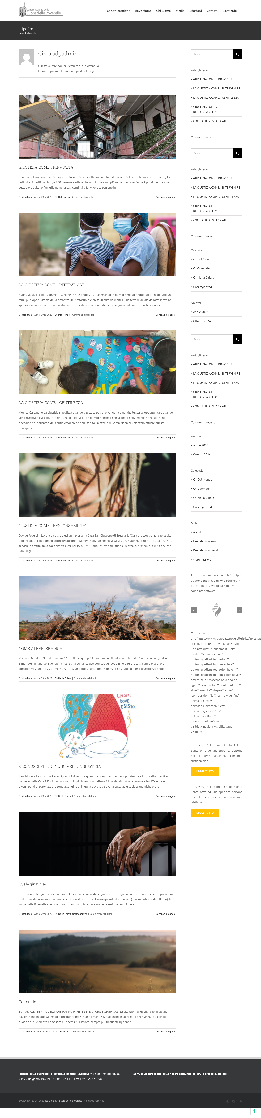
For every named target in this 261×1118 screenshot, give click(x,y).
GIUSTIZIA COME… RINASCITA (46, 167)
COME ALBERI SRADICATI (42, 648)
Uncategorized (79, 914)
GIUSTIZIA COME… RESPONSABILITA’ (52, 525)
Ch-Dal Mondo (62, 197)
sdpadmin (27, 197)
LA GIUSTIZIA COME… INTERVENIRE (52, 284)
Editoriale (27, 1001)
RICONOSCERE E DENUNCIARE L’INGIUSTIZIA (60, 766)
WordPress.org (202, 559)
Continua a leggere (166, 197)
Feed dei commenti (205, 550)
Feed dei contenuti (205, 541)
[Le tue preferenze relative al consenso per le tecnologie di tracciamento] (254, 1111)
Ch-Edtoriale (62, 1031)
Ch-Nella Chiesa (63, 678)
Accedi (197, 532)
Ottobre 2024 (202, 321)
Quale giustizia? (33, 883)
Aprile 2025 (200, 312)
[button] (194, 610)
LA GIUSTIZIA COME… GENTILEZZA (51, 402)
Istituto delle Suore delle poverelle (63, 1100)
